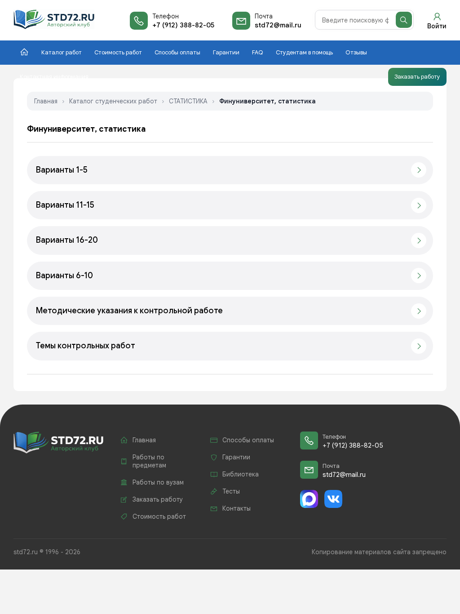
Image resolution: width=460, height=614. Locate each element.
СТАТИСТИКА (188, 101)
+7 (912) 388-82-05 (183, 25)
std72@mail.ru (278, 25)
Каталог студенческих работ (113, 101)
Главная (46, 101)
